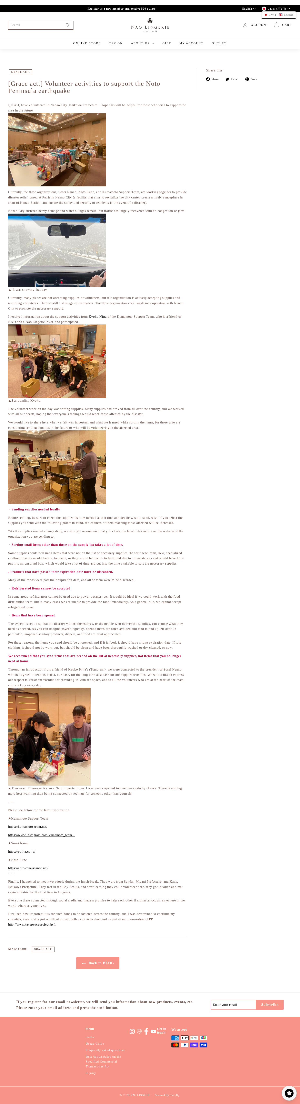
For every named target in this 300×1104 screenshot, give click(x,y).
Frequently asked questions (105, 1050)
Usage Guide (95, 1043)
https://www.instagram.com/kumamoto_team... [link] (41, 835)
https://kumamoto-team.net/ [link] (27, 826)
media (90, 1037)
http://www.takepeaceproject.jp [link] (30, 924)
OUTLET (219, 43)
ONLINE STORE (87, 43)
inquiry (91, 1073)
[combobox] (40, 25)
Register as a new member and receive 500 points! (122, 8)
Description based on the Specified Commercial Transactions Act (103, 1061)
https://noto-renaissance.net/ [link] (28, 868)
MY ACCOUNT (191, 43)
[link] (98, 316)
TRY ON (116, 43)
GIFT (166, 43)
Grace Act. (20, 72)
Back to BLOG (100, 963)
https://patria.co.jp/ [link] (21, 851)
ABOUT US (141, 43)
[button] (279, 14)
